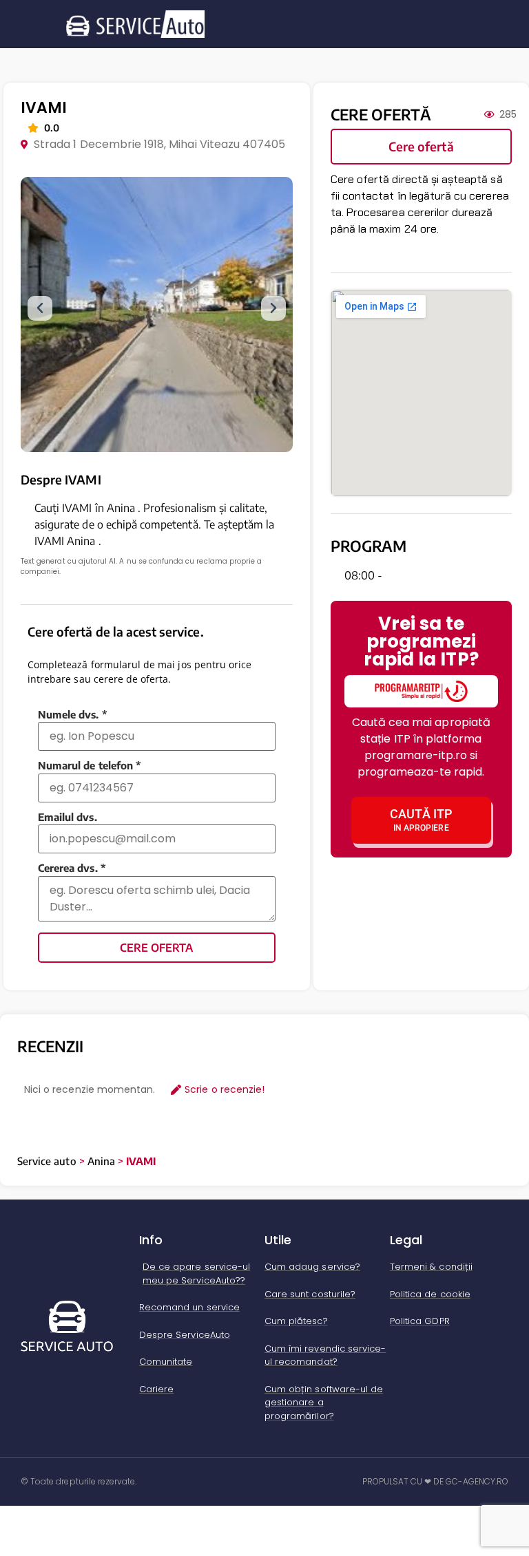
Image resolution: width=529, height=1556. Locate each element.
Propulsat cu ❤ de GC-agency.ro (435, 1481)
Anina (101, 1161)
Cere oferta (156, 948)
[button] (40, 308)
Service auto (46, 1161)
